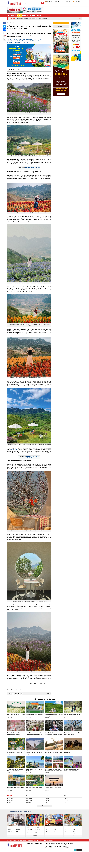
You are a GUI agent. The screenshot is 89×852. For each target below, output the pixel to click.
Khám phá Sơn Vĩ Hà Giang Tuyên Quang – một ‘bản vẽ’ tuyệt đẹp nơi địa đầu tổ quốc (25, 40)
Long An (10, 802)
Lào (17, 831)
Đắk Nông (67, 802)
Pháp (55, 828)
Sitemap (39, 840)
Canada (66, 828)
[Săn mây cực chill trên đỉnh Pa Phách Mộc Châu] (35, 762)
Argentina (67, 833)
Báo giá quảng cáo (32, 840)
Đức (46, 829)
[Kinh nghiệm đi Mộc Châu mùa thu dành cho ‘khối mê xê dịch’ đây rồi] (16, 780)
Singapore (18, 828)
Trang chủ (9, 22)
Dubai (28, 831)
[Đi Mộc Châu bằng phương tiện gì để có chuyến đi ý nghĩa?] (35, 707)
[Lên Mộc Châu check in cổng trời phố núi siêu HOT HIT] (54, 780)
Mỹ (65, 829)
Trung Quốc (29, 829)
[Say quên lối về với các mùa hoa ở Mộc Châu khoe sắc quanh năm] (73, 725)
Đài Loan (37, 831)
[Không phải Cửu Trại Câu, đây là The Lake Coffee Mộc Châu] (35, 780)
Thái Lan (10, 828)
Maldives (10, 833)
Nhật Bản (29, 827)
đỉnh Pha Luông (35, 18)
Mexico (74, 831)
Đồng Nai (29, 802)
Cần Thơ (66, 800)
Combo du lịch (59, 1)
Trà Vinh (66, 798)
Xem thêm (16, 835)
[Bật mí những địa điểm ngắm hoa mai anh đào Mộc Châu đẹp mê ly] (16, 725)
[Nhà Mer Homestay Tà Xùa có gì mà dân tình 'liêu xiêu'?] (73, 743)
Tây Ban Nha (56, 833)
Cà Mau (65, 795)
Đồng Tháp (29, 798)
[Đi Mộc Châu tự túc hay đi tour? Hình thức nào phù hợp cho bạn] (16, 707)
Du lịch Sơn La (20, 22)
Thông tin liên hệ (22, 840)
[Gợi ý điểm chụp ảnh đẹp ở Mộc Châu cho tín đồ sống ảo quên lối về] (54, 707)
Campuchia (10, 831)
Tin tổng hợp (13, 15)
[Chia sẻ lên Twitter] (4, 26)
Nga (55, 831)
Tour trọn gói (50, 1)
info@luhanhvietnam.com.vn (54, 847)
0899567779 (53, 840)
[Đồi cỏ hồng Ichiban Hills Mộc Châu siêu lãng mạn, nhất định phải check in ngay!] (54, 743)
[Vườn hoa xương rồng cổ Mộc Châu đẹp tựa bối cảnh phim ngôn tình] (16, 762)
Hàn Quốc (37, 827)
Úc (27, 832)
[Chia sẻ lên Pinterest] (22, 693)
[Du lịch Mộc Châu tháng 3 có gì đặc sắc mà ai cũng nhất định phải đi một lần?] (35, 725)
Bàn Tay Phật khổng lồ (43, 18)
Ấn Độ (36, 832)
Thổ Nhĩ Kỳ (48, 833)
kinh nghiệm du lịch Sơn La (16, 689)
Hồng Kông (37, 829)
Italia (55, 829)
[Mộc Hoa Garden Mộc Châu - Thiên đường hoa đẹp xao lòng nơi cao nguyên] (54, 762)
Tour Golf (67, 1)
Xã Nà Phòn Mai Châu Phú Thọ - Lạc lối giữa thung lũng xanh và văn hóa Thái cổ (24, 39)
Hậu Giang (29, 800)
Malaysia (10, 829)
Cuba (74, 829)
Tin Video (29, 15)
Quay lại (49, 693)
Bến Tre (47, 798)
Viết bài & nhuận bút (13, 840)
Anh (46, 828)
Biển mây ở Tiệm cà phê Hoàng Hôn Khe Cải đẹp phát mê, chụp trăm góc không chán (34, 752)
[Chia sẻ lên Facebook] (4, 23)
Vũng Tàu (48, 802)
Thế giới (24, 15)
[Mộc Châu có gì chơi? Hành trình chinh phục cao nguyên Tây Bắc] (73, 707)
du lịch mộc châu (20, 18)
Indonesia (18, 829)
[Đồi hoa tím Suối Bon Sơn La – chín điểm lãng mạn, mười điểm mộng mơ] (73, 762)
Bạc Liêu (46, 795)
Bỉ (46, 831)
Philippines (18, 833)
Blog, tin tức (77, 1)
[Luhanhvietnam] (14, 845)
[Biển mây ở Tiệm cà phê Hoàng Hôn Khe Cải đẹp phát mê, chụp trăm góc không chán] (35, 743)
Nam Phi (66, 831)
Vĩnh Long (11, 800)
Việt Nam (19, 15)
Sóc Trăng (48, 800)
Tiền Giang (11, 798)
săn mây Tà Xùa (27, 18)
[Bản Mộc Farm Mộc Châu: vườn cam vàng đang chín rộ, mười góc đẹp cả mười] (16, 743)
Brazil (74, 828)
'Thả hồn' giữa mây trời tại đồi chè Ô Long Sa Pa (18, 42)
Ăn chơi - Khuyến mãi (36, 15)
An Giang (28, 795)
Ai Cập (74, 833)
